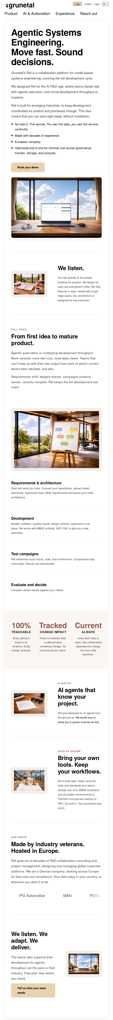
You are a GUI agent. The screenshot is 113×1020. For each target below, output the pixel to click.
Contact (88, 4)
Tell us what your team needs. (31, 990)
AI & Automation (36, 13)
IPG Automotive (19, 895)
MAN (54, 895)
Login (77, 4)
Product (11, 13)
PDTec (82, 895)
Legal (96, 4)
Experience (65, 13)
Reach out (88, 13)
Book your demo (28, 167)
